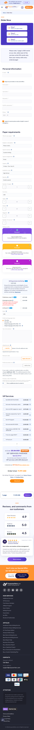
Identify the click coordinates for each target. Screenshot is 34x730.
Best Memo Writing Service (10, 635)
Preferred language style (9, 318)
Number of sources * (8, 219)
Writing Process (7, 610)
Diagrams (5, 212)
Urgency (5, 163)
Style (4, 311)
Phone (4, 112)
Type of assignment (8, 156)
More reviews (17, 559)
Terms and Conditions (8, 714)
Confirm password (7, 105)
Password (5, 98)
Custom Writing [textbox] (7, 152)
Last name (5, 91)
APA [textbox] (4, 314)
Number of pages (7, 184)
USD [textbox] (4, 194)
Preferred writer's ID (8, 362)
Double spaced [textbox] (7, 180)
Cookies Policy (19, 477)
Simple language (11, 323)
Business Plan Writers (8, 642)
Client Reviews (11, 515)
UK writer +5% (8, 322)
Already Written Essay (8, 632)
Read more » (16, 3)
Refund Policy (6, 721)
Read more (18, 292)
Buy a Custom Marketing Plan (10, 652)
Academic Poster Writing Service (11, 625)
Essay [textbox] (4, 159)
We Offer (5, 615)
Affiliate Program (7, 605)
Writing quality (6, 227)
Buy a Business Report (9, 644)
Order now (29, 7)
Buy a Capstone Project (9, 647)
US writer (6, 320)
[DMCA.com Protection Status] (10, 710)
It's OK (26, 2)
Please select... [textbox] (7, 145)
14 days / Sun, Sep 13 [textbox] (8, 166)
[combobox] (4, 115)
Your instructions (7, 329)
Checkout (17, 481)
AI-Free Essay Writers (8, 630)
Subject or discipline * (8, 142)
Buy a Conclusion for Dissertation (11, 649)
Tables (4, 198)
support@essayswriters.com (11, 667)
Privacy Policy (6, 716)
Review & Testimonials (9, 617)
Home (4, 12)
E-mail (4, 72)
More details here (24, 465)
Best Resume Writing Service (10, 637)
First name (5, 84)
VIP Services (6, 601)
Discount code (6, 355)
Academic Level (6, 170)
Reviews (9, 532)
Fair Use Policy (6, 718)
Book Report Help (7, 640)
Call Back (6, 662)
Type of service (6, 149)
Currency (5, 192)
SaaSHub (9, 524)
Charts (4, 205)
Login (22, 7)
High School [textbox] (6, 173)
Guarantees (6, 613)
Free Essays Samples (8, 603)
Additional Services (8, 598)
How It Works (6, 608)
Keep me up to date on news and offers (14, 81)
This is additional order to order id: (15, 383)
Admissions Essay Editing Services (12, 628)
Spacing (5, 177)
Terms (25, 475)
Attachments (6, 345)
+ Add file (7, 348)
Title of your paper (7, 136)
